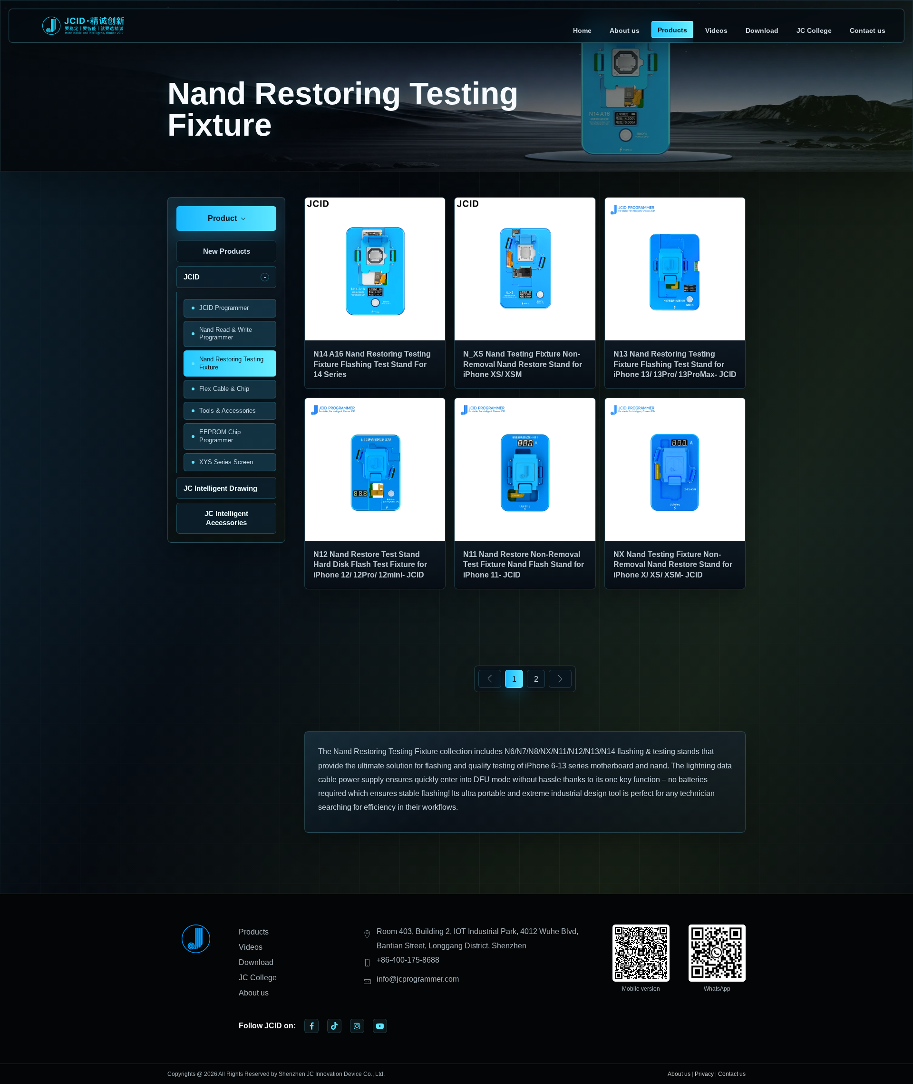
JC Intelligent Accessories (226, 518)
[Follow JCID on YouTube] (380, 1026)
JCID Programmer (224, 307)
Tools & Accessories (227, 410)
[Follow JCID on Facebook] (311, 1026)
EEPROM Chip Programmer (220, 436)
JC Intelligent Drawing (220, 488)
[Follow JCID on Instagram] (357, 1026)
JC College (814, 30)
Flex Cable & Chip (224, 388)
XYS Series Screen (226, 462)
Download (762, 30)
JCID (192, 277)
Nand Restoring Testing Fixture (231, 363)
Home (582, 30)
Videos (716, 30)
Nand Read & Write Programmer (225, 333)
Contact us (867, 30)
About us (625, 30)
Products (672, 30)
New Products (226, 251)
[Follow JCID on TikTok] (334, 1026)
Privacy (704, 1074)
